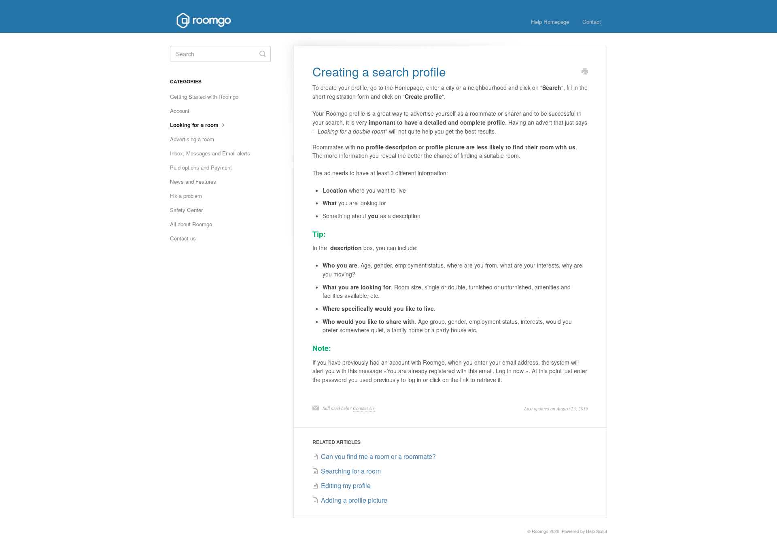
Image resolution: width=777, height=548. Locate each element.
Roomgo (540, 531)
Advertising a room (192, 139)
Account (179, 111)
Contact (591, 21)
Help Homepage (550, 21)
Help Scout (596, 531)
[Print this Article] (585, 72)
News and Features (193, 181)
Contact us (183, 238)
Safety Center (186, 210)
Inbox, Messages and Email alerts (210, 153)
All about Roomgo (191, 224)
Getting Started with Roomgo (204, 96)
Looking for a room (195, 125)
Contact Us (364, 408)
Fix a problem (186, 196)
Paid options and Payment (201, 167)
